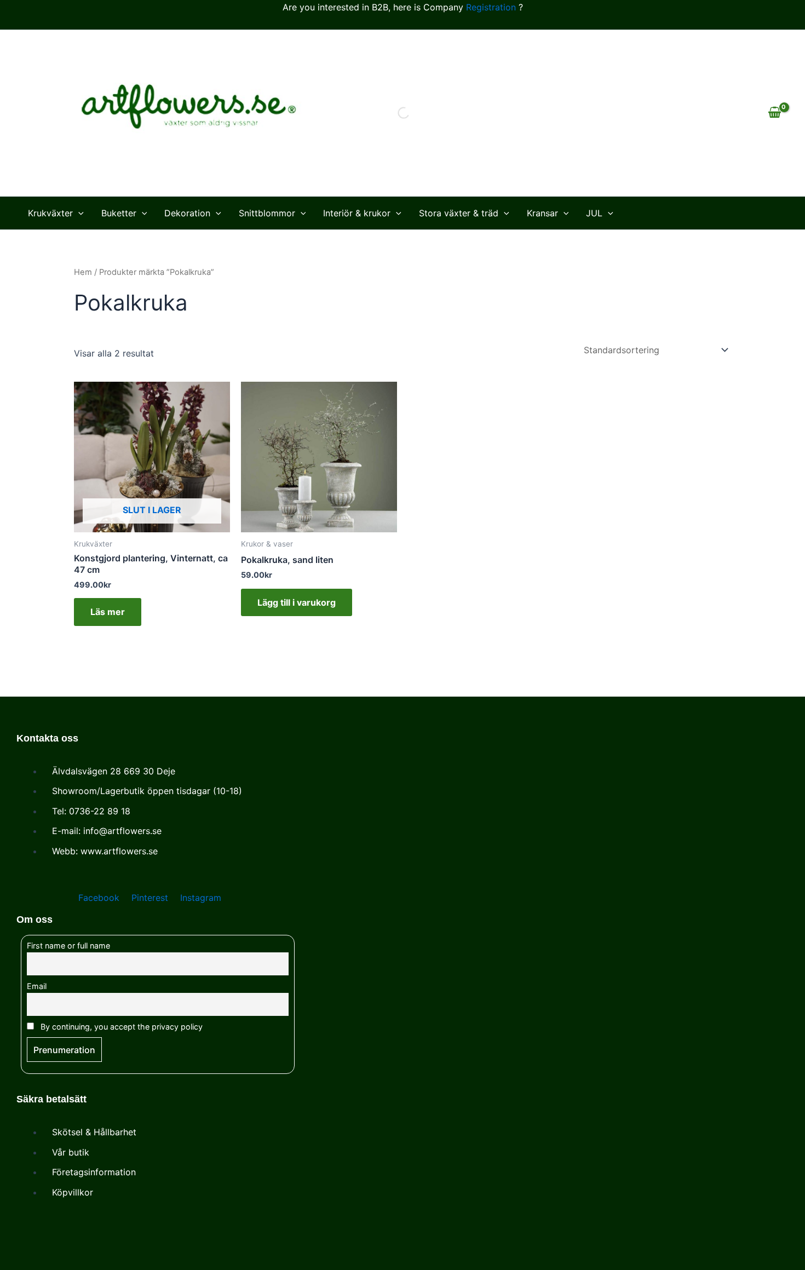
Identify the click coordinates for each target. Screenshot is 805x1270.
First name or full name (68, 945)
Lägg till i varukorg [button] (296, 602)
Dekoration (187, 213)
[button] (78, 213)
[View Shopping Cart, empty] (774, 113)
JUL (594, 213)
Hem (83, 272)
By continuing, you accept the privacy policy (120, 1026)
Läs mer (107, 611)
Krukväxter (50, 213)
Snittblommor (267, 213)
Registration (491, 7)
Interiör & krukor (356, 213)
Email (37, 986)
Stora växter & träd (458, 213)
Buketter (118, 213)
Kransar (542, 213)
